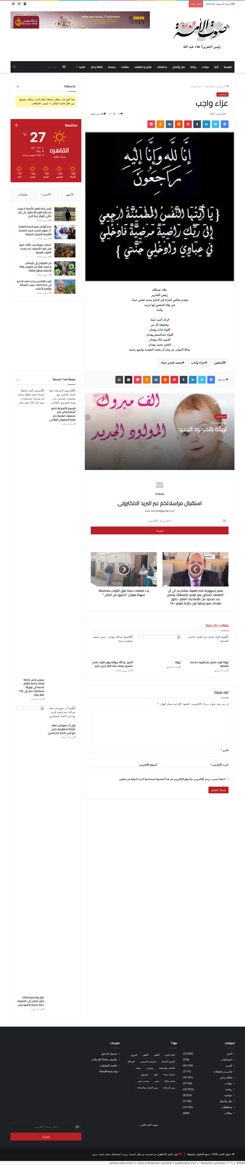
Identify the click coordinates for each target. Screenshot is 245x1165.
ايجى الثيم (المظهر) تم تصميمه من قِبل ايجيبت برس (150, 1154)
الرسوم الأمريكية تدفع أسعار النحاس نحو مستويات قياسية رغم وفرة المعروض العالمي (62, 414)
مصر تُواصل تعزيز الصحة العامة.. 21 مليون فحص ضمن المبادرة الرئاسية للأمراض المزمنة (34, 230)
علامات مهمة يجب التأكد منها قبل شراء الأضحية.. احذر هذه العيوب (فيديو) (35, 248)
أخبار (216, 67)
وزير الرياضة (169, 1087)
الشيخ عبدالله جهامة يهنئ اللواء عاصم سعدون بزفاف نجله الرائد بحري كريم (112, 664)
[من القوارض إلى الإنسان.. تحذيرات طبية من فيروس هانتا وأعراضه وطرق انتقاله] (64, 268)
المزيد (82, 67)
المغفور (219, 362)
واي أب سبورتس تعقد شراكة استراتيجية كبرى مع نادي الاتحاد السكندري (61, 729)
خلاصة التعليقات (108, 1065)
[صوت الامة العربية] (200, 34)
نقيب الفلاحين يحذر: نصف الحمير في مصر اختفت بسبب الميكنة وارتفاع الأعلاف (34, 285)
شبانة (138, 1067)
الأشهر (70, 194)
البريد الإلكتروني (219, 764)
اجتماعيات (209, 86)
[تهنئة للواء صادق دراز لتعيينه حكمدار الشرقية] (207, 647)
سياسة (112, 67)
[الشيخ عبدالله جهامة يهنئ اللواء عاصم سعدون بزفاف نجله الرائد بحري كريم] (112, 647)
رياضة (193, 67)
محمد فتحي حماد (171, 362)
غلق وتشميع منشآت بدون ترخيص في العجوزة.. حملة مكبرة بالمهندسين (30, 1001)
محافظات (162, 67)
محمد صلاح (169, 1081)
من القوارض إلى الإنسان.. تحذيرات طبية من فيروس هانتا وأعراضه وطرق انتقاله (35, 266)
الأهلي (156, 1054)
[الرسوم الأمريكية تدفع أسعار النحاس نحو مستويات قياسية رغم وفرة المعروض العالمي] (61, 397)
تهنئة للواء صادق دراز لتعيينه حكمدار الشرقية (209, 664)
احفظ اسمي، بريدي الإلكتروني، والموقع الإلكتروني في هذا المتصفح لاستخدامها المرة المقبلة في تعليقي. (171, 779)
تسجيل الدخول (109, 1053)
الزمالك (131, 1061)
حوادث (205, 67)
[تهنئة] (160, 647)
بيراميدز (150, 1067)
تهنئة (178, 662)
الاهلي (145, 1054)
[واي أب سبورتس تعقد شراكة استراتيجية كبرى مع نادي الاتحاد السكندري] (61, 714)
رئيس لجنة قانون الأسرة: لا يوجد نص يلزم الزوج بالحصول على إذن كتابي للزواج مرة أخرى (34, 212)
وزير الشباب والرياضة (147, 1087)
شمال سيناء (169, 1074)
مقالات (125, 67)
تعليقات (22, 194)
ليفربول (144, 1074)
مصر (157, 1081)
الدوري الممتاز (168, 1061)
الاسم (225, 750)
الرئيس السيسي (148, 1061)
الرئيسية (228, 67)
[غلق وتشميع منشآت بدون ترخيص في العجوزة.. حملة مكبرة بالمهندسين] (30, 850)
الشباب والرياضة (167, 1067)
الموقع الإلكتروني (148, 764)
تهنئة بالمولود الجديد (202, 429)
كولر (156, 1074)
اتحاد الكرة (170, 1054)
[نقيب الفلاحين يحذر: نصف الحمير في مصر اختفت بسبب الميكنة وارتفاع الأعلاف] (64, 286)
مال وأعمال (178, 67)
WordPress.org (108, 1071)
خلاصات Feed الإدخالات (104, 1059)
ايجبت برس (98, 1154)
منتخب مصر (143, 1081)
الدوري (134, 1054)
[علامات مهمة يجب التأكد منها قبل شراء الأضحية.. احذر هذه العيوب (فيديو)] (64, 250)
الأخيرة (46, 194)
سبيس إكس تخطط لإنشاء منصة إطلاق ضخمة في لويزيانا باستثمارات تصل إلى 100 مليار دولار (31, 687)
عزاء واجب (198, 362)
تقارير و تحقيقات (142, 67)
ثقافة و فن (97, 67)
